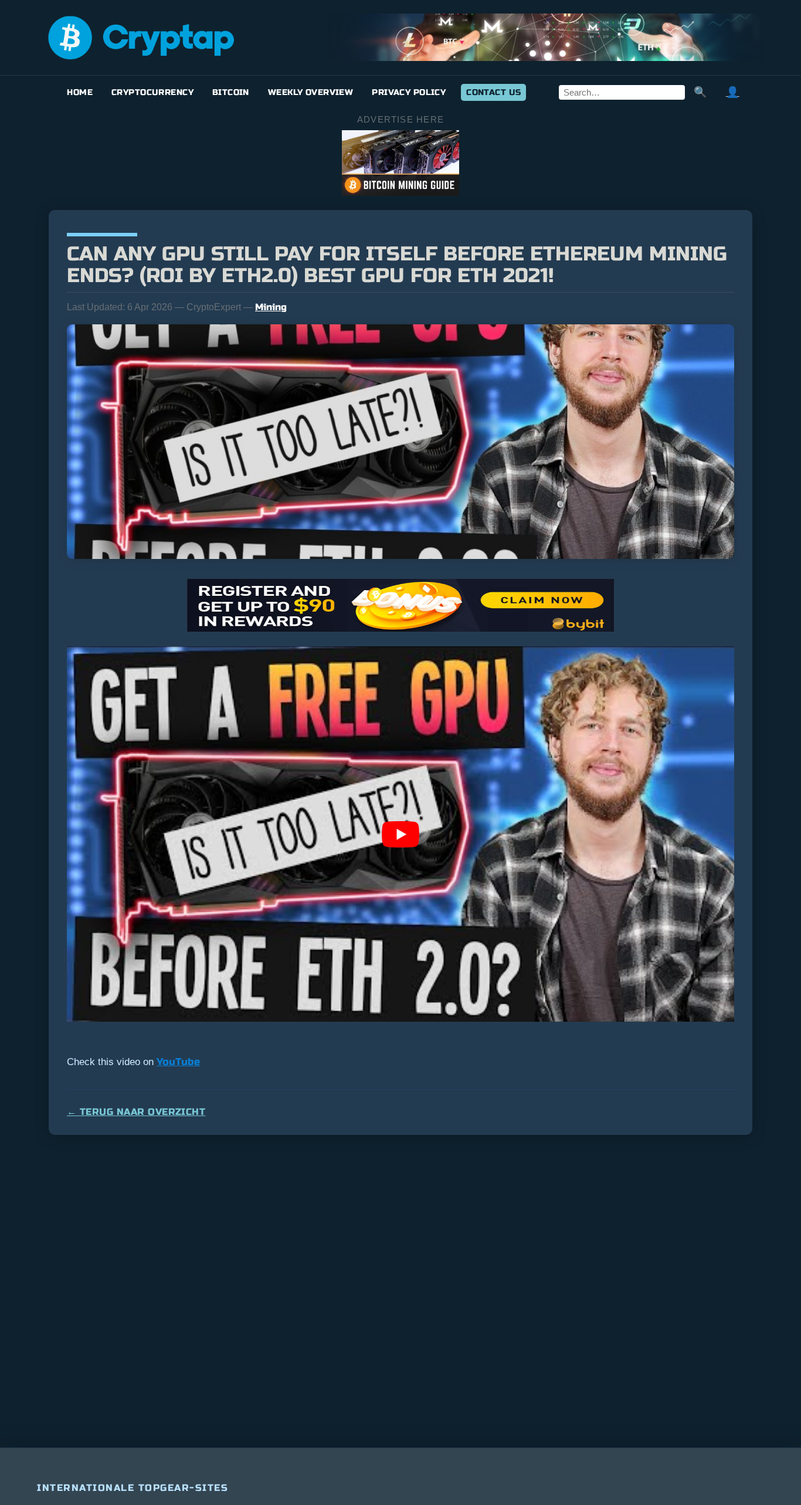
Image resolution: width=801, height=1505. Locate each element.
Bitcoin (230, 92)
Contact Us (493, 92)
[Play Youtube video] (400, 834)
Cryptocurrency (152, 92)
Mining (271, 307)
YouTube (178, 1062)
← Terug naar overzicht (136, 1111)
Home (80, 92)
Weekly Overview (310, 92)
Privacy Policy (409, 92)
